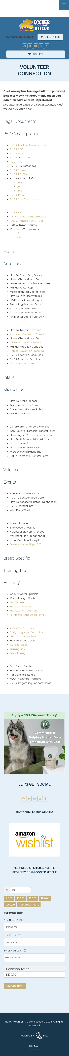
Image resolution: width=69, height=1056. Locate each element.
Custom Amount (29, 904)
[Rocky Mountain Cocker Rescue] (34, 24)
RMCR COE (16, 149)
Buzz (45, 1035)
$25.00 (20, 898)
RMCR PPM (16, 161)
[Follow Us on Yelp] (47, 46)
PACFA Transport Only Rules (27, 221)
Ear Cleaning (17, 602)
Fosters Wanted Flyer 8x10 (26, 544)
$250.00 (10, 904)
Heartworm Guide (21, 606)
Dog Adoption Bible (22, 363)
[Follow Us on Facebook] (24, 46)
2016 (19, 182)
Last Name (10, 935)
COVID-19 (16, 212)
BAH (19, 237)
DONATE (37, 54)
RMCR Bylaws (18, 170)
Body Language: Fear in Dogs (28, 632)
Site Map (34, 1046)
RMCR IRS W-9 (18, 195)
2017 (19, 187)
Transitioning (17, 653)
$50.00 (33, 898)
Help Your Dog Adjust (23, 636)
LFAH (19, 233)
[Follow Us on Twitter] (30, 46)
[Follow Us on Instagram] (41, 46)
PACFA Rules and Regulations (28, 216)
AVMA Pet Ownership (23, 628)
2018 (19, 191)
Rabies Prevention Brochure (27, 351)
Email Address (13, 950)
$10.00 (9, 898)
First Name (11, 920)
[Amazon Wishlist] (34, 839)
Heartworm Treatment (24, 610)
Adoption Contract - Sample (28, 334)
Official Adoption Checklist (26, 342)
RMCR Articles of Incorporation (28, 145)
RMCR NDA (16, 153)
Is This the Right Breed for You (28, 615)
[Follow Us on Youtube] (35, 46)
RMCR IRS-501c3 (19, 174)
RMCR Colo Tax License (24, 199)
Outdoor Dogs (19, 644)
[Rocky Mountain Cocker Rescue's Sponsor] (34, 743)
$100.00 (45, 898)
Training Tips (17, 649)
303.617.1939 (52, 37)
